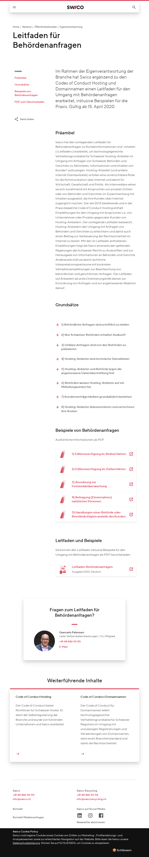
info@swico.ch (22, 799)
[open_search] (135, 7)
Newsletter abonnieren (91, 822)
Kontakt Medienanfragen (28, 817)
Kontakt (18, 809)
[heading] (95, 325)
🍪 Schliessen (122, 850)
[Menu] (14, 7)
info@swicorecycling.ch (91, 799)
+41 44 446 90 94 (87, 795)
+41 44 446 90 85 (70, 641)
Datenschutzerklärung (26, 843)
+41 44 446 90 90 (24, 795)
